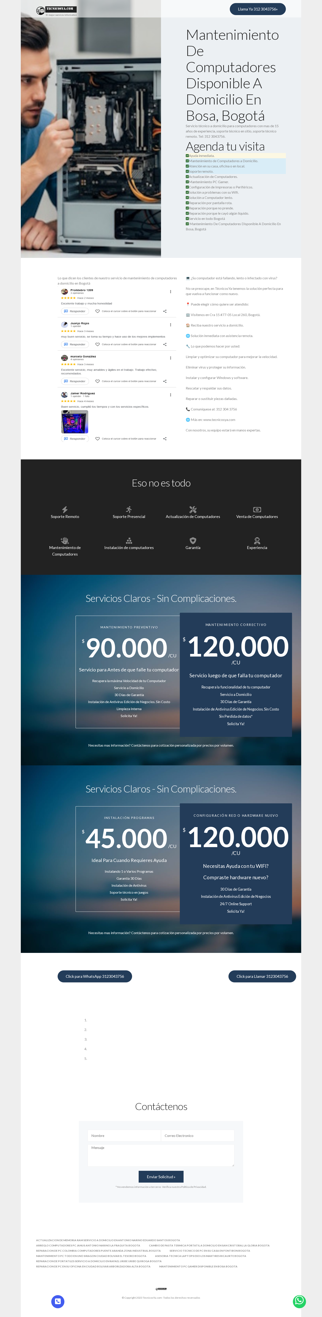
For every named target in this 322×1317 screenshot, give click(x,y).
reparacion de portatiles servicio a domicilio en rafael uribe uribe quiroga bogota (99, 1261)
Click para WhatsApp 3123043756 (95, 976)
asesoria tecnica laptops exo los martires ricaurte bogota (200, 1256)
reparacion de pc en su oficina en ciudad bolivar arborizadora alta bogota (93, 1266)
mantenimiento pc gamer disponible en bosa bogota (198, 1266)
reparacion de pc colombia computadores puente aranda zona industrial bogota (98, 1250)
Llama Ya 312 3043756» (258, 9)
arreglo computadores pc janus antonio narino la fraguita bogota (88, 1245)
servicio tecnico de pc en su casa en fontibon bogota (210, 1250)
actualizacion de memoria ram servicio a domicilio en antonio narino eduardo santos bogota (108, 1240)
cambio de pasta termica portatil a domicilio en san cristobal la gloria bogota (209, 1245)
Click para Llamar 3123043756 (262, 976)
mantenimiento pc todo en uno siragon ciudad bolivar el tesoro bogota (91, 1256)
